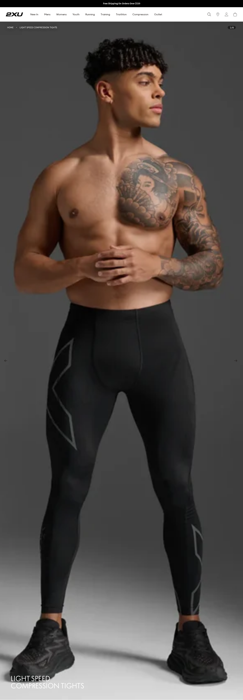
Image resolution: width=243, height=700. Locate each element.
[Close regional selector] (151, 333)
